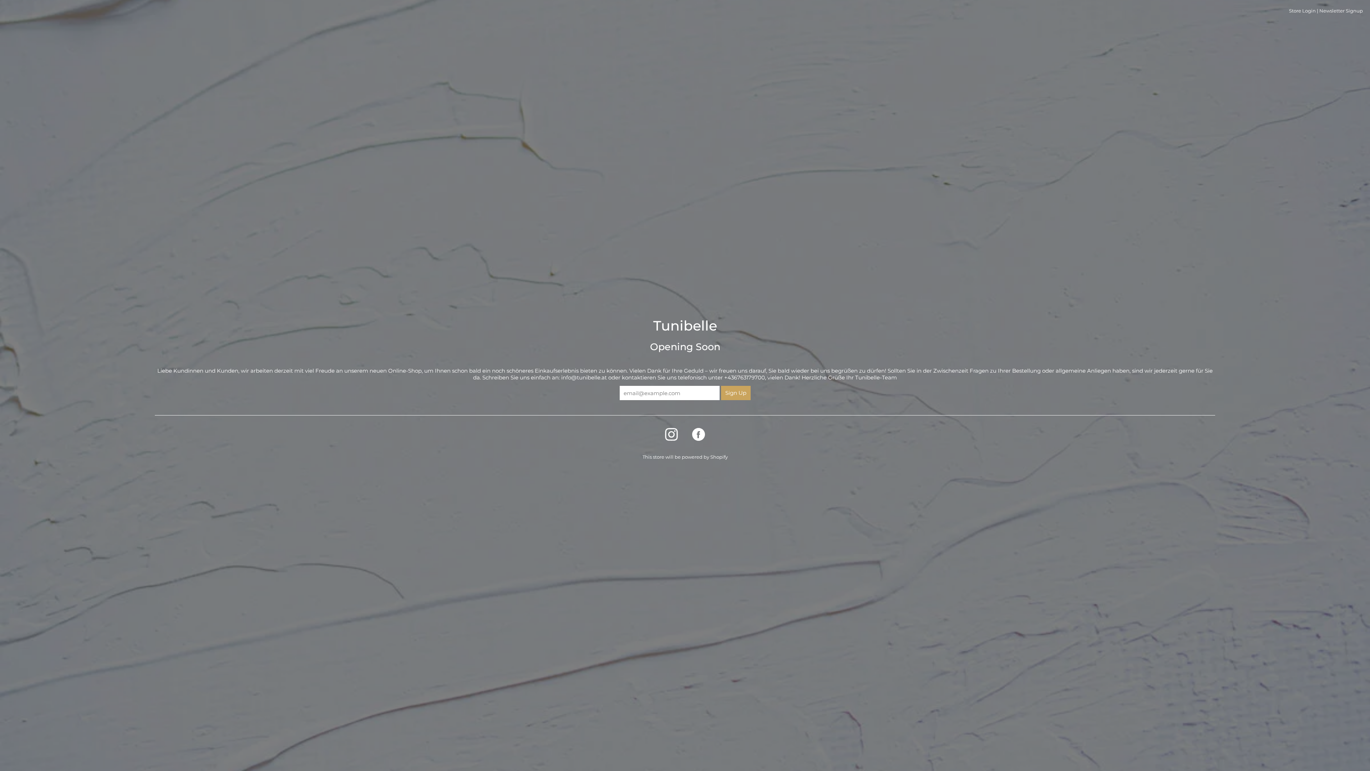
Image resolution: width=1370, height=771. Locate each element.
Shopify (719, 457)
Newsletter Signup (1341, 11)
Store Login (1302, 11)
